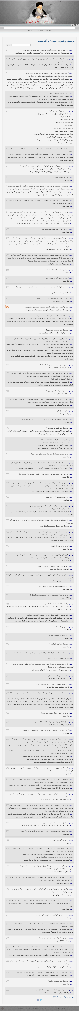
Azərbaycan (36, 1008)
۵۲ (7, 675)
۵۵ (7, 713)
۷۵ (7, 961)
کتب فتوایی (48, 30)
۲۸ (7, 419)
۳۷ (7, 520)
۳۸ (7, 531)
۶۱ (7, 793)
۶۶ (7, 848)
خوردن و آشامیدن (47, 40)
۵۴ (7, 692)
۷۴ (7, 946)
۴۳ (7, 586)
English (44, 1008)
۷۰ (7, 900)
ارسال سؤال (30, 30)
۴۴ (7, 595)
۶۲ (7, 805)
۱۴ (7, 255)
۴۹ (7, 644)
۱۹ (7, 307)
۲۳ (7, 364)
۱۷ (7, 286)
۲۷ (7, 410)
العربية (64, 1008)
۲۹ (7, 428)
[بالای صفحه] (2, 1008)
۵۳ (7, 684)
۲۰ (7, 315)
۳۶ (7, 505)
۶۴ (7, 831)
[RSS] (75, 25)
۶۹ (7, 889)
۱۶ (7, 278)
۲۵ (7, 390)
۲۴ (7, 373)
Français (20, 1008)
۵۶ (7, 721)
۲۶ (7, 399)
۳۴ (7, 482)
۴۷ (7, 626)
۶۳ (7, 822)
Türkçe (28, 1008)
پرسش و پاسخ (39, 30)
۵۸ (7, 738)
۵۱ (7, 664)
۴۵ (7, 603)
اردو (51, 1008)
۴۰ (7, 554)
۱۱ (7, 212)
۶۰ (7, 779)
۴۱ (7, 566)
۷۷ (7, 981)
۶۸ (7, 877)
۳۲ (7, 462)
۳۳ (7, 474)
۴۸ (7, 635)
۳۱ (7, 454)
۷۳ (7, 937)
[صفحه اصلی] (77, 25)
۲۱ (7, 330)
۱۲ (7, 229)
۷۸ (7, 989)
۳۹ (7, 546)
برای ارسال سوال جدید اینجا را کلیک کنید (62, 997)
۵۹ (7, 767)
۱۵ (7, 269)
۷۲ (7, 923)
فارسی (57, 1008)
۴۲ (7, 574)
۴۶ (7, 615)
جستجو (8, 45)
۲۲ (7, 338)
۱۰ (7, 200)
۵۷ (7, 730)
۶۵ (7, 839)
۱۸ (7, 298)
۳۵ (7, 497)
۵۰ (7, 652)
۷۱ (7, 914)
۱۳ (7, 237)
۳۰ (7, 439)
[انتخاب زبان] (72, 25)
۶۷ (7, 865)
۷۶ (7, 972)
